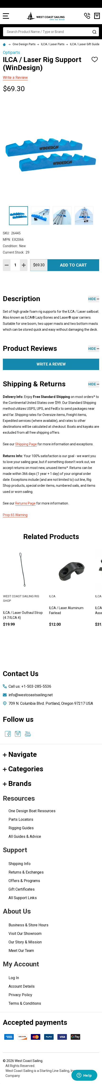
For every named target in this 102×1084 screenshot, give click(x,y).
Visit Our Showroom (25, 933)
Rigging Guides (21, 828)
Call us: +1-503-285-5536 (30, 686)
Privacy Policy (20, 995)
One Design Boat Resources (32, 811)
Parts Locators (21, 819)
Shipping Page (26, 444)
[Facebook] (8, 734)
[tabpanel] (70, 595)
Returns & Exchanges (26, 872)
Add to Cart (73, 265)
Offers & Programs (24, 881)
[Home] (5, 44)
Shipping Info (20, 863)
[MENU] (6, 16)
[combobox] (51, 31)
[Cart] (97, 16)
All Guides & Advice (25, 836)
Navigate (22, 754)
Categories (25, 769)
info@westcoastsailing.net (31, 695)
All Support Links (23, 898)
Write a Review (15, 77)
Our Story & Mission (25, 942)
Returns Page (25, 503)
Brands (19, 783)
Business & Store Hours (28, 925)
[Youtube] (28, 734)
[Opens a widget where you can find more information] (84, 1076)
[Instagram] (18, 734)
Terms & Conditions (25, 1003)
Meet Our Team (21, 950)
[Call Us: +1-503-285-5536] (87, 16)
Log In (14, 978)
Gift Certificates (22, 889)
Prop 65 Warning (15, 515)
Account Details (22, 986)
